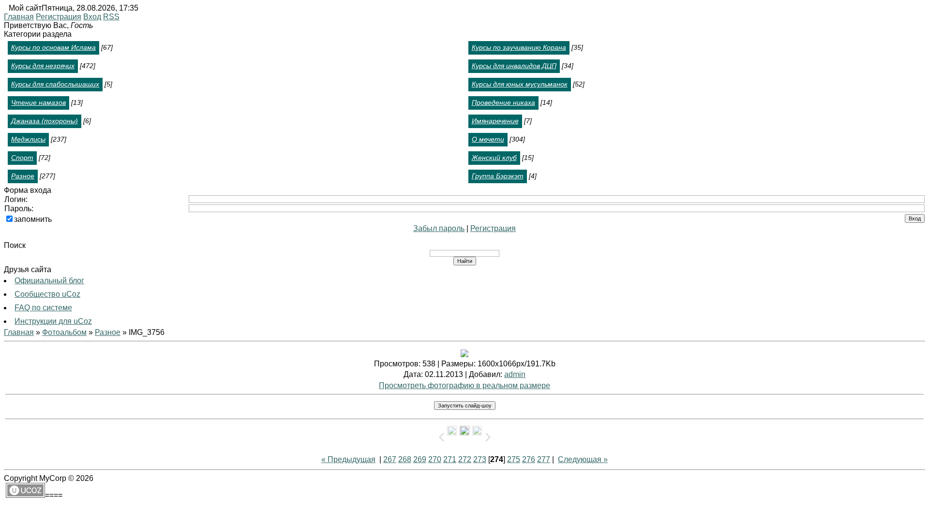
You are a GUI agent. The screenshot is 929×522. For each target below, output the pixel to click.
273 (479, 459)
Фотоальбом (64, 332)
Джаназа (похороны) (44, 121)
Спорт (22, 157)
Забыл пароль (438, 228)
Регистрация (58, 17)
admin (514, 374)
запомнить (33, 219)
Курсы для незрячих (43, 66)
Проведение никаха (503, 102)
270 (434, 459)
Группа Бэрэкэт (498, 176)
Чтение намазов (38, 102)
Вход (92, 17)
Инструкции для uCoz (53, 321)
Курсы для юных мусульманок (520, 84)
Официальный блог (49, 280)
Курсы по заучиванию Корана (519, 47)
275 (513, 459)
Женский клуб (494, 157)
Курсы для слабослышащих (55, 84)
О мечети (488, 139)
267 (389, 459)
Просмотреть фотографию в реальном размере (464, 385)
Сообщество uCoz (47, 294)
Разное (22, 176)
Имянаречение (495, 121)
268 (404, 459)
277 (543, 459)
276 (528, 459)
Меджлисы (28, 139)
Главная (19, 17)
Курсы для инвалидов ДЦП (514, 66)
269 (419, 459)
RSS (111, 17)
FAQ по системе (43, 308)
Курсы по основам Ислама (53, 47)
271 (449, 459)
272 (464, 459)
